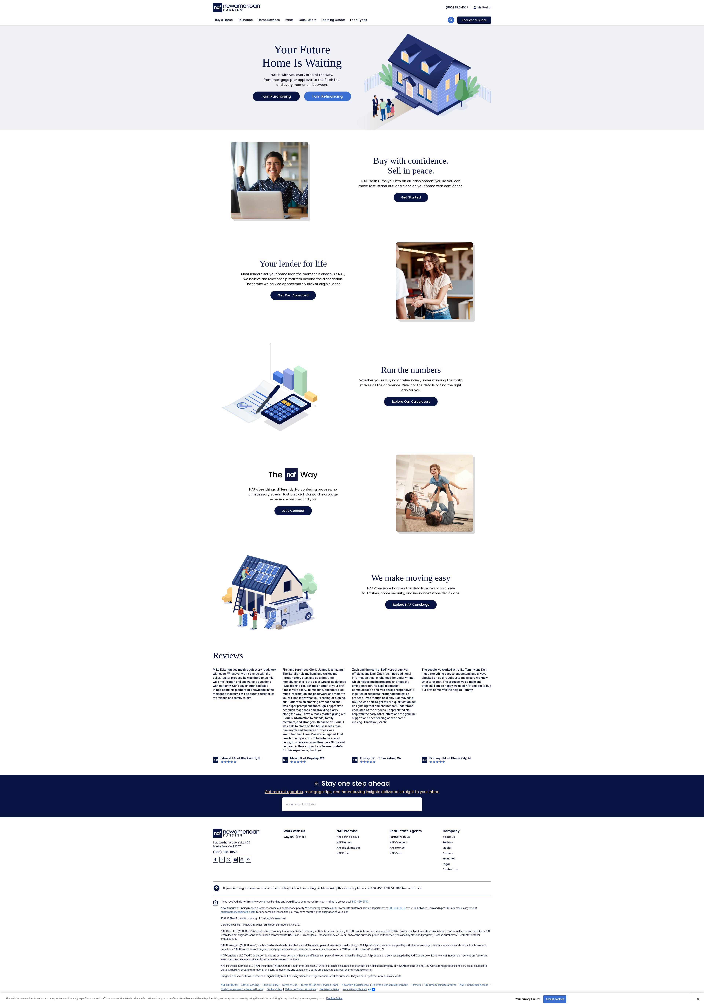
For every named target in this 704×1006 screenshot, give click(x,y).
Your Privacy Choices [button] (355, 989)
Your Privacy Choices (527, 999)
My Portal (484, 7)
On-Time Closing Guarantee (440, 984)
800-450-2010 (380, 888)
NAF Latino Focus (348, 837)
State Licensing (250, 984)
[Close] (698, 999)
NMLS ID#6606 (229, 984)
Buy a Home (224, 20)
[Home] (236, 7)
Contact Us (450, 869)
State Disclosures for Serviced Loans (242, 989)
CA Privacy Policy (329, 989)
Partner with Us (400, 837)
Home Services (269, 20)
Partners (416, 984)
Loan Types (358, 20)
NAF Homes (397, 848)
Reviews (448, 842)
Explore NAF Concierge (411, 604)
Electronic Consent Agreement (390, 984)
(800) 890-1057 (225, 852)
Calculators (307, 20)
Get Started (411, 197)
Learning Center (333, 20)
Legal (446, 864)
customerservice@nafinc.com (238, 911)
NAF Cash (396, 853)
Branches (449, 858)
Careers (448, 853)
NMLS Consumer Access (474, 984)
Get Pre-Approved (293, 295)
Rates (289, 20)
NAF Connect (398, 842)
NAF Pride (343, 853)
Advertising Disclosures (355, 984)
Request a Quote (474, 20)
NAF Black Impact (348, 848)
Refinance (245, 20)
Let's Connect (293, 510)
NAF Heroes (344, 842)
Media (447, 848)
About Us (449, 837)
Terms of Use (289, 984)
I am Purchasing (276, 96)
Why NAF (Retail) (295, 837)
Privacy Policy (270, 984)
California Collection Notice (300, 989)
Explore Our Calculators (410, 401)
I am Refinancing (327, 96)
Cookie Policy (274, 989)
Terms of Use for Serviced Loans (319, 984)
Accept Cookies (555, 999)
